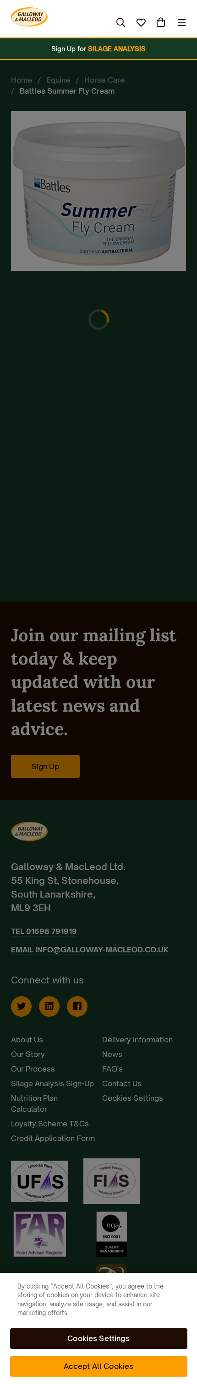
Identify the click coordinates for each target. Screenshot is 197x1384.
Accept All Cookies (99, 1366)
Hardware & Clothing (51, 22)
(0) (162, 22)
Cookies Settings (98, 1338)
